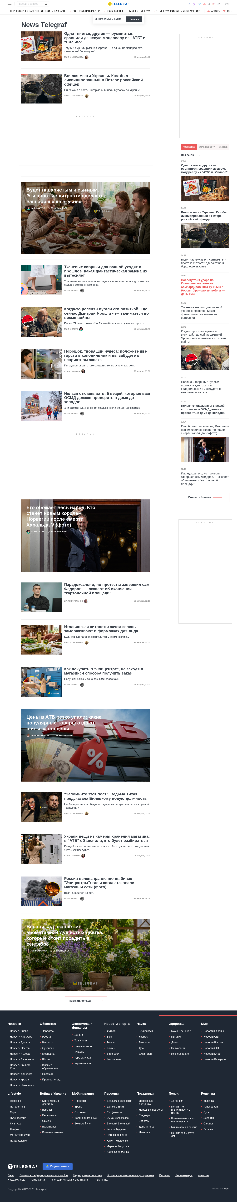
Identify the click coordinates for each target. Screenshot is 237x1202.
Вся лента (187, 155)
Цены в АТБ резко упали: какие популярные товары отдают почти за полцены (64, 722)
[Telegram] (199, 3)
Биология (144, 1042)
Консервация (211, 1106)
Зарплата (48, 1031)
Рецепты (208, 1093)
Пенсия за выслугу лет (182, 1134)
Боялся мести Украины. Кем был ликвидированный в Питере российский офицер (103, 80)
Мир (204, 1023)
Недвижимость (83, 1046)
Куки (117, 19)
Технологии (146, 1031)
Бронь (78, 1106)
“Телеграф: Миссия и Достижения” (178, 11)
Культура (15, 1123)
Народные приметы (151, 1109)
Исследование (180, 1053)
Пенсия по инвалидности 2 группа (180, 1109)
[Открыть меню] (10, 4)
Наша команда (16, 1179)
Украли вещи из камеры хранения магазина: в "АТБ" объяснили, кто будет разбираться (107, 838)
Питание (176, 1036)
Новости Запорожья (22, 1059)
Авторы (215, 11)
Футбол (111, 1031)
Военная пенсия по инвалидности (182, 1120)
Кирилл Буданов (116, 1129)
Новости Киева (19, 1031)
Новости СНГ (211, 1048)
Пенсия (174, 1093)
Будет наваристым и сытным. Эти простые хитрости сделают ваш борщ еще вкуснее (64, 195)
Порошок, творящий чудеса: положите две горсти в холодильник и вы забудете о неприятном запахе (105, 355)
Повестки (80, 1100)
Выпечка (208, 1100)
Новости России (213, 1042)
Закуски (208, 1129)
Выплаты (47, 1042)
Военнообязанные (85, 1118)
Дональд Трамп (116, 1106)
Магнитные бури (20, 1134)
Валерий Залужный (118, 1123)
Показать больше (80, 1000)
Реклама (164, 1175)
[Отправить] (46, 3)
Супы (206, 1112)
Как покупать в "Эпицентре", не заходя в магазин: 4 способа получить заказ (103, 671)
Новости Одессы (20, 1048)
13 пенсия (177, 1100)
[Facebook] (189, 3)
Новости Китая (212, 1053)
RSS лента (101, 1179)
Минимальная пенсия (184, 1127)
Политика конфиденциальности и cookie (44, 1175)
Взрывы (47, 1109)
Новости (14, 1023)
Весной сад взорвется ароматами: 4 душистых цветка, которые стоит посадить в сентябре (64, 935)
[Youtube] (204, 3)
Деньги (78, 1035)
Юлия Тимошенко (117, 1140)
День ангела (146, 1126)
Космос (143, 1036)
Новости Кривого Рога (20, 1066)
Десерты (208, 1118)
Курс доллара (82, 1057)
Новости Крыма (19, 1079)
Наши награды (184, 1175)
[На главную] (118, 4)
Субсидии (48, 1048)
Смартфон (145, 1053)
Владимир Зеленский (119, 1100)
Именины (144, 1132)
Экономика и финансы (82, 1025)
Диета (174, 1042)
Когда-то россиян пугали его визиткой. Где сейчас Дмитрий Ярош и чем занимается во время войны (106, 313)
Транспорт (80, 1040)
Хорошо (134, 19)
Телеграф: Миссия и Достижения (69, 1179)
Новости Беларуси (214, 1059)
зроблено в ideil (220, 1189)
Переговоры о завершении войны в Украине (38, 11)
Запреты (144, 1121)
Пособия (47, 1074)
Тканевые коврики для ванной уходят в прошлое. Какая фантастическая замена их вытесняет (105, 271)
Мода (13, 1112)
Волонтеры (49, 1126)
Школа (46, 1059)
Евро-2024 (113, 1053)
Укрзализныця (82, 1063)
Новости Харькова (21, 1036)
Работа (46, 1036)
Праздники (145, 1093)
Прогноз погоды (51, 1079)
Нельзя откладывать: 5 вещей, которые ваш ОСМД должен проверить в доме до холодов (107, 397)
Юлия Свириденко (118, 1152)
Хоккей (111, 1048)
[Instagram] (214, 3)
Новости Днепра (20, 1042)
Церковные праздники (146, 1102)
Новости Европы (213, 1031)
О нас (11, 1175)
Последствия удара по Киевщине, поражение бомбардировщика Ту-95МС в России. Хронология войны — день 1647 (203, 287)
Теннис (111, 1042)
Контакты (203, 1175)
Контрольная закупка (86, 11)
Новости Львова (20, 1053)
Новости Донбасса (21, 1074)
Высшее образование (50, 1066)
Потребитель (17, 1106)
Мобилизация (83, 1093)
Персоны (111, 1093)
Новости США (211, 1036)
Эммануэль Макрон (118, 1118)
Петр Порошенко (117, 1134)
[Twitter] (209, 4)
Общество (48, 1023)
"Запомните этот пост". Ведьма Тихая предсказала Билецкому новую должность (105, 796)
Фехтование (114, 1059)
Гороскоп (15, 1100)
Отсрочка (80, 1112)
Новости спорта (117, 1023)
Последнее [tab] (189, 147)
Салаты (208, 1123)
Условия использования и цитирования (130, 1175)
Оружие (47, 1121)
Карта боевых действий (50, 1102)
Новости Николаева (22, 1085)
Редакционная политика (87, 1175)
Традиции (145, 1115)
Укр (227, 4)
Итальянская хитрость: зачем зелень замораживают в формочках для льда (101, 629)
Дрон (142, 1048)
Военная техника (52, 1132)
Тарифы (79, 1052)
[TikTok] (218, 3)
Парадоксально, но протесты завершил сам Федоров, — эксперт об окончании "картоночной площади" (106, 588)
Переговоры (49, 1115)
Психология (178, 1048)
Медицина (48, 1053)
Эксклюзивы (115, 11)
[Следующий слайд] (231, 11)
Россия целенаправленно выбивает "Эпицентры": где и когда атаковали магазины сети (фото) (99, 883)
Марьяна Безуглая (118, 1146)
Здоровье (176, 1023)
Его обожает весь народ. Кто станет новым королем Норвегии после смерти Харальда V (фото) (60, 516)
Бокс (109, 1036)
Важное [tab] (223, 147)
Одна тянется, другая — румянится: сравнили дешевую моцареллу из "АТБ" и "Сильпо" (104, 37)
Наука (141, 1023)
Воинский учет (83, 1123)
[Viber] (194, 4)
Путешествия (18, 1118)
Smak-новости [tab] (207, 147)
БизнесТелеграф (139, 11)
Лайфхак (15, 1129)
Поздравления (19, 1140)
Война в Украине (53, 1093)
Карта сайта (37, 1179)
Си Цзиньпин (114, 1112)
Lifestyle (14, 1093)
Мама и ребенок (181, 1031)
